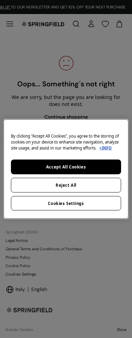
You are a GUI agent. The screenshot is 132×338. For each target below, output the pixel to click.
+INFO (105, 147)
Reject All (66, 184)
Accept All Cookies (66, 166)
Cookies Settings (66, 203)
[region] (65, 169)
